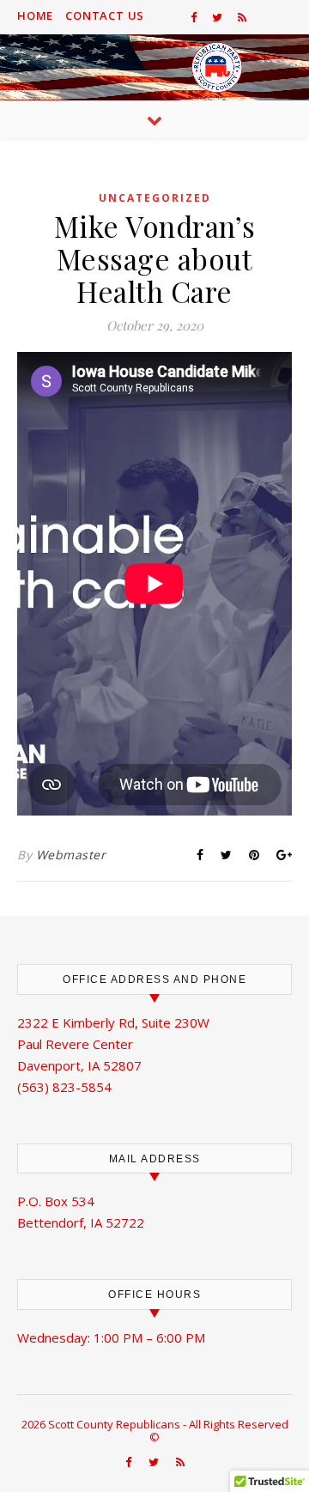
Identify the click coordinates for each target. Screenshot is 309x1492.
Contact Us (104, 15)
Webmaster (71, 854)
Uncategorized (155, 198)
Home (35, 15)
